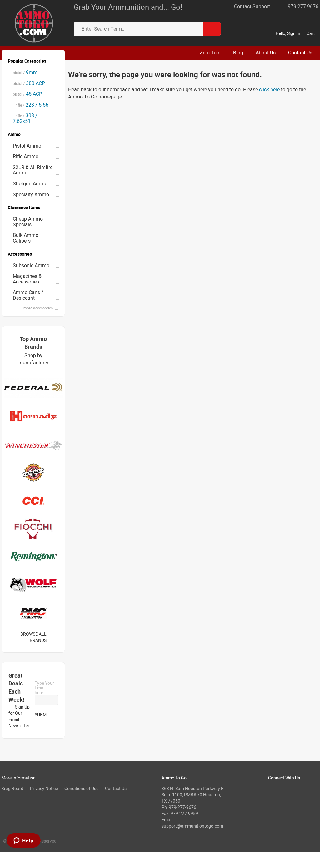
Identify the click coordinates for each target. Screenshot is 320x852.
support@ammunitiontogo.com (192, 826)
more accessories (38, 307)
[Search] (212, 29)
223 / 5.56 (30, 104)
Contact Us (116, 788)
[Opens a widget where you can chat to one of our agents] (23, 841)
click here (269, 89)
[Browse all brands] (54, 637)
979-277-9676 (182, 807)
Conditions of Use (81, 788)
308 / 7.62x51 (25, 118)
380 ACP (29, 83)
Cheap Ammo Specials (28, 221)
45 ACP (27, 93)
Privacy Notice (44, 788)
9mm (25, 72)
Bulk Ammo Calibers (25, 238)
